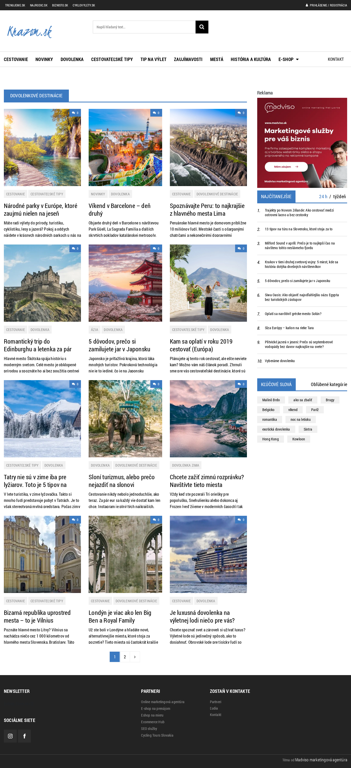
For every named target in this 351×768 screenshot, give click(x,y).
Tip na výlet (154, 59)
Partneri (215, 702)
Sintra (308, 429)
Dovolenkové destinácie (217, 193)
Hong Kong (270, 439)
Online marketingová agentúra (162, 702)
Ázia (94, 329)
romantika (269, 419)
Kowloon (298, 439)
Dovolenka (72, 59)
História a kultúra (251, 59)
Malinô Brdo (271, 399)
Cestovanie (16, 59)
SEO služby (149, 728)
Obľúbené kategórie (329, 384)
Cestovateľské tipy (112, 59)
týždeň (339, 196)
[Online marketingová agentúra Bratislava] (302, 142)
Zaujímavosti (188, 59)
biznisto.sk (60, 5)
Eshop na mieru (152, 715)
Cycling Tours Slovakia (157, 735)
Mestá (216, 59)
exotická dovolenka (276, 429)
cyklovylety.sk (84, 5)
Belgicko (268, 409)
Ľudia (214, 708)
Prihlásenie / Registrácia (328, 5)
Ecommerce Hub (152, 722)
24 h (323, 196)
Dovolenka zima (185, 465)
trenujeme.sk (15, 5)
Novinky (44, 59)
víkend (293, 409)
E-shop (286, 59)
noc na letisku (301, 419)
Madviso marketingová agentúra (321, 759)
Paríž (315, 409)
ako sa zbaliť (302, 399)
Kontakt (336, 59)
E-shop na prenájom (155, 708)
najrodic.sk (39, 5)
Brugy (330, 399)
